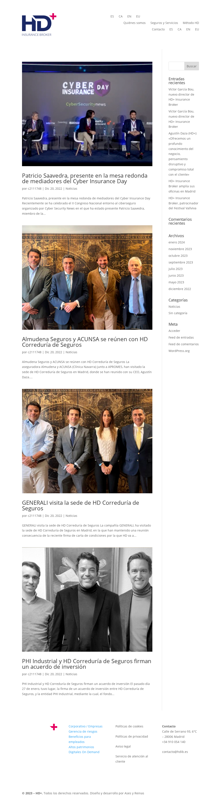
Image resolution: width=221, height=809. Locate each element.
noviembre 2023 (180, 249)
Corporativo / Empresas (86, 726)
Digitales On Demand (84, 752)
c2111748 (34, 188)
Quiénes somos (134, 23)
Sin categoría (178, 313)
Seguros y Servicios (164, 23)
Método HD (191, 23)
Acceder (174, 331)
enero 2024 (177, 242)
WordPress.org (179, 351)
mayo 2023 (176, 282)
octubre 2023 (178, 256)
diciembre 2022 (180, 289)
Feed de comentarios (184, 344)
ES (112, 16)
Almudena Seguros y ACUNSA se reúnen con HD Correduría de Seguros (85, 342)
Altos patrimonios (81, 747)
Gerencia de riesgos (83, 731)
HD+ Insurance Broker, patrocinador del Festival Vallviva (183, 203)
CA (121, 16)
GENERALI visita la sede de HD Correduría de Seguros (80, 505)
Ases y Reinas (134, 793)
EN (129, 16)
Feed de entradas (181, 337)
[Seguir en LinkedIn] (25, 755)
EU (138, 16)
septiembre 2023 (181, 262)
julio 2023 (176, 269)
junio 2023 (176, 275)
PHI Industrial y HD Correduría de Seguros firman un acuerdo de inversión (86, 663)
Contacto (158, 29)
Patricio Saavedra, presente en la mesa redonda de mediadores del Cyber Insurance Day (84, 178)
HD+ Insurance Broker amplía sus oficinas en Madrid (182, 186)
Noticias (71, 188)
